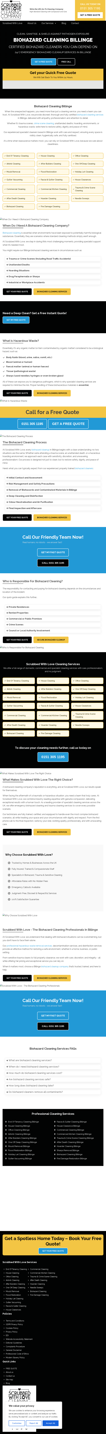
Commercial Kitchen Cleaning (42, 1273)
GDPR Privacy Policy (14, 1324)
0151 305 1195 (90, 8)
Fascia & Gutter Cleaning (16, 1306)
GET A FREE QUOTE (90, 15)
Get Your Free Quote (17, 292)
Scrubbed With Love (12, 23)
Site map (9, 1380)
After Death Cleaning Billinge (70, 1142)
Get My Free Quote (16, 320)
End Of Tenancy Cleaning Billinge (23, 1122)
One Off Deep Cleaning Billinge (22, 1142)
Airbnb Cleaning (12, 1280)
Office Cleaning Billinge (18, 1130)
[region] (33, 1415)
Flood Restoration (13, 1295)
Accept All (50, 1423)
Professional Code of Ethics (17, 1354)
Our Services (47, 23)
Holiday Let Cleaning (14, 1299)
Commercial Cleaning (39, 1269)
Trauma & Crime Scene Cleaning (43, 1277)
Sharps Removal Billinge (68, 1150)
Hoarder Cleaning (37, 1284)
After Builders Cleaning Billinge (22, 1138)
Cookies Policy (12, 1328)
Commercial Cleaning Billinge (70, 1130)
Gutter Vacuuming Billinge (20, 1158)
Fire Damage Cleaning (39, 1295)
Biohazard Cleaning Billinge (69, 1154)
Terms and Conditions (15, 1321)
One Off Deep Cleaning (15, 1288)
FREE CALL (66, 62)
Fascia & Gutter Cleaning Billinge (72, 1122)
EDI (7, 1335)
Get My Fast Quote (53, 552)
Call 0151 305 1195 (53, 563)
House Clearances (13, 1310)
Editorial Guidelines (14, 1343)
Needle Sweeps (36, 1288)
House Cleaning (12, 1273)
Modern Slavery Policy (15, 1358)
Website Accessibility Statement (19, 1339)
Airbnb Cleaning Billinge (19, 1134)
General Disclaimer (14, 1350)
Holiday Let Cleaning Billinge (21, 1154)
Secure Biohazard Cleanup (51, 640)
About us (9, 1372)
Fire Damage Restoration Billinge (72, 1158)
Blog (64, 23)
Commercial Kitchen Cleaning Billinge (74, 1134)
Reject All (34, 1423)
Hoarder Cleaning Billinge (68, 1146)
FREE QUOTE (11, 1369)
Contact (75, 23)
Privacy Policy (11, 1332)
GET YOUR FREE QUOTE (53, 1251)
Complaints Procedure (15, 1347)
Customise (16, 1423)
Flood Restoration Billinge (20, 1150)
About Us (31, 23)
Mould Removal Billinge (19, 1146)
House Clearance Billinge (68, 1126)
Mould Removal (12, 1291)
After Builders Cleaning (15, 1284)
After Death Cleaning (38, 1280)
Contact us (10, 1376)
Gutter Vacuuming (13, 1302)
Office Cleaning (12, 1277)
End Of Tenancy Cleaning (16, 1269)
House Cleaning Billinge (19, 1126)
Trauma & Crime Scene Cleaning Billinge (75, 1138)
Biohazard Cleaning (38, 1291)
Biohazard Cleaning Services (52, 292)
